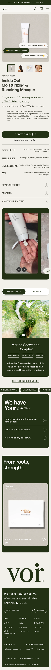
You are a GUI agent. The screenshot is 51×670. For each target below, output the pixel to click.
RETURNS (23, 627)
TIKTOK (37, 631)
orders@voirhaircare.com (35, 649)
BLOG (6, 638)
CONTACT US (24, 631)
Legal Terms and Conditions (15, 665)
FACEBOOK (38, 627)
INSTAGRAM (38, 623)
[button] (25, 135)
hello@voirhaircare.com (13, 649)
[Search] (35, 8)
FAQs (21, 623)
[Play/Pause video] (18, 269)
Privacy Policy (34, 665)
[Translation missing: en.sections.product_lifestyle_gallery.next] (44, 243)
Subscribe (41, 610)
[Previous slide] (8, 514)
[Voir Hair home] (6, 8)
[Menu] (47, 8)
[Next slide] (42, 514)
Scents (37, 291)
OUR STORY (8, 627)
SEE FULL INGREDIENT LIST (25, 381)
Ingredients (14, 291)
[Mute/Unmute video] (24, 269)
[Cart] (41, 8)
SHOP (6, 623)
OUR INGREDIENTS (9, 632)
